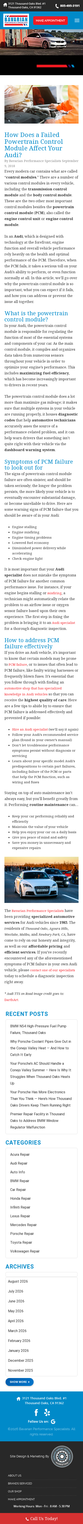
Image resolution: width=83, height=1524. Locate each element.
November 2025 (20, 1370)
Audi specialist (63, 623)
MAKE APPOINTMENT (50, 20)
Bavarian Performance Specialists (38, 911)
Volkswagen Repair (25, 1251)
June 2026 (16, 1301)
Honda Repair (20, 1198)
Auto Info (17, 1172)
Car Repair (18, 1190)
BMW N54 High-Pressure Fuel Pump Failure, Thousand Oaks (38, 1029)
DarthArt (11, 1000)
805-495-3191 (70, 5)
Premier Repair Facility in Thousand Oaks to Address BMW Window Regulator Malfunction (37, 1120)
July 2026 (15, 1291)
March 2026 (17, 1331)
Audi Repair (18, 1163)
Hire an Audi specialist (30, 729)
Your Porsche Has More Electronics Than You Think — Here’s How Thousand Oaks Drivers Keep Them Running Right (41, 1098)
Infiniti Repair (20, 1207)
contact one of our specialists (52, 970)
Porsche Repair (22, 1234)
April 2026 (16, 1321)
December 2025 (20, 1360)
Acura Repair (20, 1154)
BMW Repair (19, 1181)
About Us (14, 1475)
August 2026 (18, 1281)
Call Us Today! (44, 1518)
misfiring (54, 593)
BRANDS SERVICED (20, 1483)
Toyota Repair (21, 1242)
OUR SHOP (14, 1491)
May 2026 (15, 1311)
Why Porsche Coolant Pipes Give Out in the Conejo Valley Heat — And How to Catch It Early (40, 1048)
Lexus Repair (20, 1216)
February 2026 (19, 1341)
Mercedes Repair (23, 1225)
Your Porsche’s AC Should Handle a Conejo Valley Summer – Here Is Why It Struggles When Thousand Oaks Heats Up (40, 1073)
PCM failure (18, 664)
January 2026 (18, 1351)
